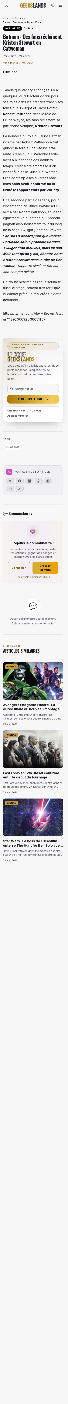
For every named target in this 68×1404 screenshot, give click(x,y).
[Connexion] (6, 5)
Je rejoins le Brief (31, 399)
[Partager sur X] (10, 481)
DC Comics (12, 446)
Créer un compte (45, 567)
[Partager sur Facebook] (20, 481)
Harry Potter (47, 108)
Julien (12, 56)
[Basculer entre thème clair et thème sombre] (52, 5)
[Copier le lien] (20, 489)
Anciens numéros (18, 415)
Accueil (7, 18)
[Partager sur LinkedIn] (29, 481)
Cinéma (18, 18)
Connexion (19, 567)
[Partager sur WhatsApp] (38, 481)
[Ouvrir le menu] (60, 5)
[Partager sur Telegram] (48, 481)
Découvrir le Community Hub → (33, 577)
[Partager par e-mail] (10, 489)
